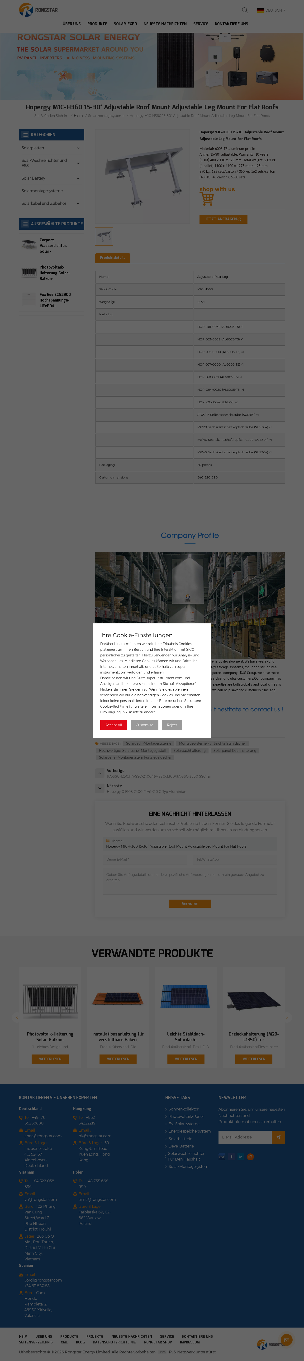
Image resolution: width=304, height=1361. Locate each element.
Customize (144, 725)
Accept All (113, 725)
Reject (172, 725)
